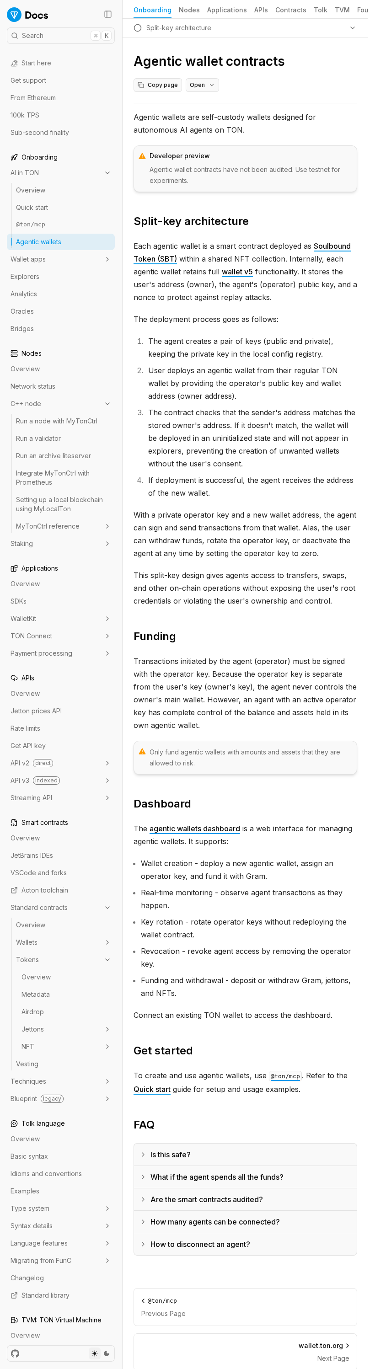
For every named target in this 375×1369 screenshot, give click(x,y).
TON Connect (31, 636)
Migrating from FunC (41, 1260)
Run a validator (38, 438)
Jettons (32, 1029)
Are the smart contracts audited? (206, 1199)
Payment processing (41, 653)
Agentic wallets (38, 242)
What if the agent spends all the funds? (217, 1177)
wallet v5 (237, 271)
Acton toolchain (44, 890)
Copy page (163, 84)
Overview (30, 190)
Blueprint (36, 1098)
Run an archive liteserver (53, 456)
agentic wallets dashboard (195, 828)
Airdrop (32, 1012)
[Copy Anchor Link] (256, 221)
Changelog (27, 1278)
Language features (39, 1243)
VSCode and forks (39, 873)
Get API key (28, 745)
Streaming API (31, 798)
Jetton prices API (36, 711)
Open (197, 84)
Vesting (27, 1064)
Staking (22, 543)
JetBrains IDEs (32, 855)
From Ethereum (33, 98)
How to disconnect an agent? (200, 1244)
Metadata (35, 994)
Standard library (45, 1295)
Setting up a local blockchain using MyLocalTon (59, 504)
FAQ (144, 1124)
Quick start (32, 207)
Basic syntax (29, 1156)
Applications (227, 10)
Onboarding (152, 10)
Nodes (189, 10)
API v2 (31, 763)
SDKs (19, 601)
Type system (30, 1208)
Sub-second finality (40, 132)
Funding (155, 636)
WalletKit (23, 618)
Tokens (27, 959)
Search (65, 35)
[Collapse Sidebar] (108, 14)
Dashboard (162, 803)
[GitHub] (15, 1353)
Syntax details (32, 1226)
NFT (27, 1046)
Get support (28, 80)
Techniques (28, 1081)
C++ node (26, 403)
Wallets (27, 942)
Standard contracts (39, 907)
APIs (261, 10)
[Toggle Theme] (100, 1353)
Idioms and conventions (46, 1173)
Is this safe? (170, 1154)
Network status (33, 386)
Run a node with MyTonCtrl (56, 421)
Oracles (22, 311)
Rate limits (25, 728)
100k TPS (25, 115)
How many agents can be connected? (215, 1221)
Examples (25, 1191)
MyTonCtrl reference (48, 526)
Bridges (22, 328)
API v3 (34, 780)
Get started (163, 1050)
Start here (36, 63)
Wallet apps (28, 259)
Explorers (25, 276)
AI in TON (25, 172)
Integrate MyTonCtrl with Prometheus (53, 477)
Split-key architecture (191, 221)
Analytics (24, 294)
